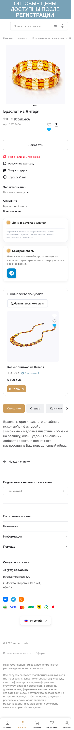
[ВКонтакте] (5, 599)
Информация (12, 536)
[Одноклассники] (21, 599)
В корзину (16, 389)
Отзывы (35, 408)
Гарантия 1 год (17, 177)
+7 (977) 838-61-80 (15, 570)
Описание (14, 408)
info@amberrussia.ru (16, 576)
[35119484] (35, 74)
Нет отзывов (22, 119)
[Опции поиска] (54, 26)
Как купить (57, 408)
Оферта (40, 653)
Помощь (9, 546)
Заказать (35, 145)
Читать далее (32, 707)
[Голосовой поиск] (63, 26)
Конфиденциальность (17, 653)
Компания (10, 526)
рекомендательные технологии (23, 668)
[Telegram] (13, 599)
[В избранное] (49, 124)
